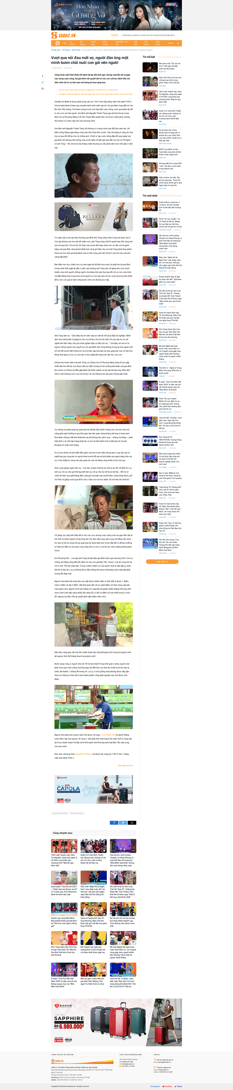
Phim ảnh (162, 86)
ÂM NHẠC (82, 43)
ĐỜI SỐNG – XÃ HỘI (122, 43)
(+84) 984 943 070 (63, 1080)
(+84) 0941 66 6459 (128, 1066)
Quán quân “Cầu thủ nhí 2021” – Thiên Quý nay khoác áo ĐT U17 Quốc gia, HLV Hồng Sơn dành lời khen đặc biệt (64, 890)
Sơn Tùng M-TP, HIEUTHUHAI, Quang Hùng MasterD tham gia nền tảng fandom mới (170, 441)
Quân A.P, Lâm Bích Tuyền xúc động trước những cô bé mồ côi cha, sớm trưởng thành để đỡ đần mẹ (93, 859)
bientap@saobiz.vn (128, 1064)
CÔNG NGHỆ (157, 43)
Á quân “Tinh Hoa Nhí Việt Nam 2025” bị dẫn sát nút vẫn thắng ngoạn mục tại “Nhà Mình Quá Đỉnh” (64, 982)
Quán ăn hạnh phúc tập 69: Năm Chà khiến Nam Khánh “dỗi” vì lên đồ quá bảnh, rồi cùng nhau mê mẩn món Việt (169, 509)
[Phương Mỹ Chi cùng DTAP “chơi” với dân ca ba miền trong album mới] (150, 167)
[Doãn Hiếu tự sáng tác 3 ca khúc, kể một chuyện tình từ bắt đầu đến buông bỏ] (150, 206)
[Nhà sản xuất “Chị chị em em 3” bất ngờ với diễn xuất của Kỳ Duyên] (150, 67)
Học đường (163, 467)
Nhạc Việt (162, 172)
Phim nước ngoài (165, 143)
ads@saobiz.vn (163, 1070)
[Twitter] (42, 82)
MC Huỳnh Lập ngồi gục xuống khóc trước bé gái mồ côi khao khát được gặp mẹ (93, 950)
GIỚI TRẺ (135, 43)
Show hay (76, 50)
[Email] (42, 88)
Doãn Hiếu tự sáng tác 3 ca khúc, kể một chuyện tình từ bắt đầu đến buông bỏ (150, 35)
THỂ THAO (146, 43)
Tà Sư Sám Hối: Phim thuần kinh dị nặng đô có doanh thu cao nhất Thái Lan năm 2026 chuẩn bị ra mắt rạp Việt (170, 135)
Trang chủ (55, 50)
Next (179, 14)
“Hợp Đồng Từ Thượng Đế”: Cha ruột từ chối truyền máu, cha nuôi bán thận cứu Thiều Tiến (170, 491)
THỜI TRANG (105, 43)
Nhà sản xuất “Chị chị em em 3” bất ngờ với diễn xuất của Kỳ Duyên (169, 66)
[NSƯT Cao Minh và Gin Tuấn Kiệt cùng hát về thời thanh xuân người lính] (150, 153)
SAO (64, 43)
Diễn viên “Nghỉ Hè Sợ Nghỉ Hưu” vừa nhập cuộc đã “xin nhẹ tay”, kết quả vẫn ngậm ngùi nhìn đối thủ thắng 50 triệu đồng (93, 891)
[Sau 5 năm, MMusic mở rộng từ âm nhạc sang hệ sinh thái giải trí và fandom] (150, 477)
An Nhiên (58, 68)
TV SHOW (71, 43)
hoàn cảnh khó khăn (59, 813)
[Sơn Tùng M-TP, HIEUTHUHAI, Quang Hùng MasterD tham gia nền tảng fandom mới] (150, 441)
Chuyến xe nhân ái (76, 813)
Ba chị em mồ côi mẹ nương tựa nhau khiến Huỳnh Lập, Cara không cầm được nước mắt (122, 922)
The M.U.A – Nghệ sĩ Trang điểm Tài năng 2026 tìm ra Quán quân (170, 370)
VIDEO (170, 43)
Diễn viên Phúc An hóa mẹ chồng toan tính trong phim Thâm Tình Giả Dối (170, 80)
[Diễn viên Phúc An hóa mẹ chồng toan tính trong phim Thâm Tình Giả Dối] (150, 81)
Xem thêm (161, 562)
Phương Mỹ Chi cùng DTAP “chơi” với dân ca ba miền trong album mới (170, 166)
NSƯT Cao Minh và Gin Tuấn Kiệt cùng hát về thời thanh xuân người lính (170, 152)
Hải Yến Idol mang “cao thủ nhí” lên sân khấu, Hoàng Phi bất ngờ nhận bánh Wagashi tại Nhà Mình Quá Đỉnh (169, 545)
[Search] (178, 43)
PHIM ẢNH (93, 43)
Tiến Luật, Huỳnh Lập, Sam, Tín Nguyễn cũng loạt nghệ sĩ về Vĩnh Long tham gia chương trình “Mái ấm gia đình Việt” (64, 860)
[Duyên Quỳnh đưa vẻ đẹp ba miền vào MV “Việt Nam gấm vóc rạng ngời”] (150, 281)
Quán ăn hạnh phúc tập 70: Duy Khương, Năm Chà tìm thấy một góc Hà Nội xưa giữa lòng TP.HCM (94, 922)
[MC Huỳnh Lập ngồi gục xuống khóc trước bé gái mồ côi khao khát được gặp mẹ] (94, 938)
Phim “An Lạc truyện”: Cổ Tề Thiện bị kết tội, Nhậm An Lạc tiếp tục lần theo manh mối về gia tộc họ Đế (170, 223)
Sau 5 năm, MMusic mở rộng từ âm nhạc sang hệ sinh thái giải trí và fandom (170, 475)
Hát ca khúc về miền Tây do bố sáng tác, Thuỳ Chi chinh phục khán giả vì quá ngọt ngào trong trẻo (170, 181)
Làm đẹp (162, 376)
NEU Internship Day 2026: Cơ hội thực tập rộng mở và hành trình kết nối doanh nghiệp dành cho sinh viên (170, 459)
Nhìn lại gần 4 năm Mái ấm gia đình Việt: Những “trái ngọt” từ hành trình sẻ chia (92, 981)
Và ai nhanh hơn (108, 735)
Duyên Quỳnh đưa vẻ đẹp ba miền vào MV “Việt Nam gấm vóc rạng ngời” (170, 279)
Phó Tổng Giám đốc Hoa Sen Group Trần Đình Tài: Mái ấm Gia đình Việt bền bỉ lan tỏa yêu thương (64, 951)
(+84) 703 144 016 (76, 1080)
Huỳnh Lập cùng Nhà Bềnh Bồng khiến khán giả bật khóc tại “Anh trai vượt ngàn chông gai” (64, 922)
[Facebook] (42, 76)
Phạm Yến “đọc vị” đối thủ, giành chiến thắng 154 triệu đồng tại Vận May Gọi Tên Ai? (170, 527)
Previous (54, 14)
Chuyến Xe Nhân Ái (83, 754)
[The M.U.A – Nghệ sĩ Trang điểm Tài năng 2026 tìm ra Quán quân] (150, 372)
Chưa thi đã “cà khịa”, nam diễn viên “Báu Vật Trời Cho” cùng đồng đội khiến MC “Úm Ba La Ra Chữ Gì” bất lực (123, 982)
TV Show (66, 50)
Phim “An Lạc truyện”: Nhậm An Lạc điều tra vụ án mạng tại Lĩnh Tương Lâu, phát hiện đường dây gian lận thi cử (170, 404)
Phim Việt (162, 72)
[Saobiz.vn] (63, 35)
